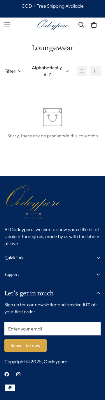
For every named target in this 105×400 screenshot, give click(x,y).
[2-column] (95, 71)
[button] (94, 25)
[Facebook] (6, 374)
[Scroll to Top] (94, 369)
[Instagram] (18, 374)
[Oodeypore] (52, 24)
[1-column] (82, 71)
